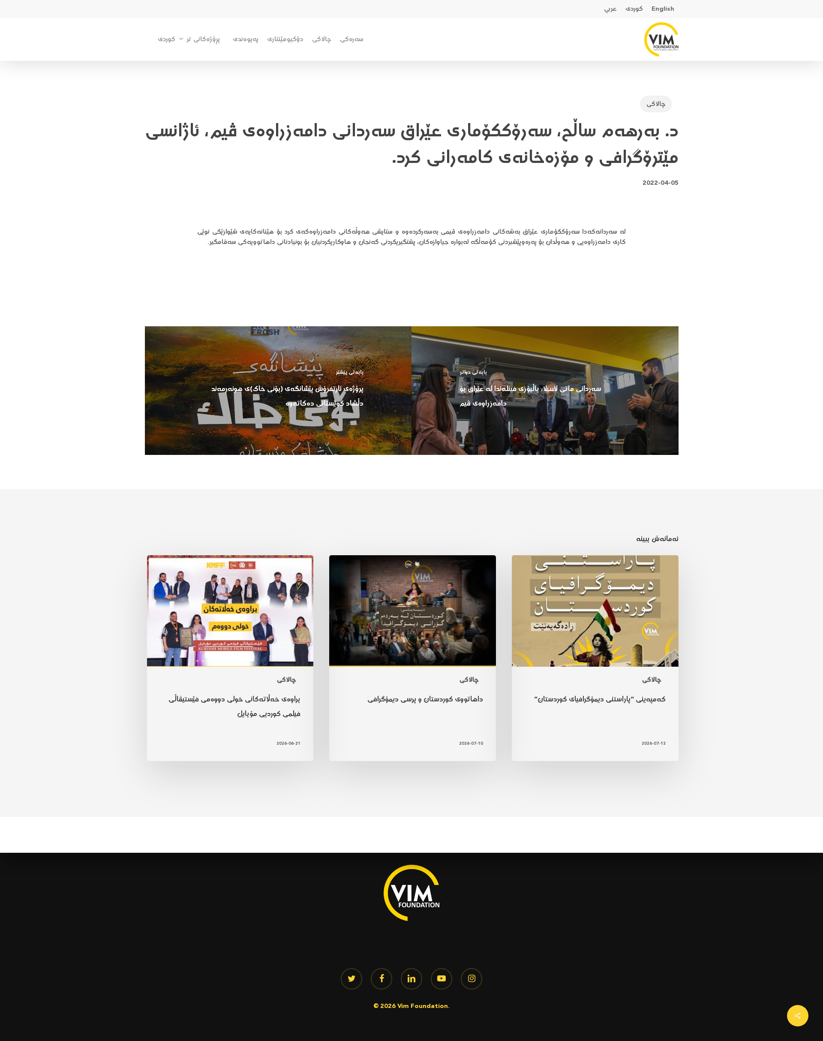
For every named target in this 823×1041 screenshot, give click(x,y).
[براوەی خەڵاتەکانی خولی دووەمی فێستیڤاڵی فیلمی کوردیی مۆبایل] (230, 658)
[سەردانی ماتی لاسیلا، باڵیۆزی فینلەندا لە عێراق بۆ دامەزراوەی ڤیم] (545, 390)
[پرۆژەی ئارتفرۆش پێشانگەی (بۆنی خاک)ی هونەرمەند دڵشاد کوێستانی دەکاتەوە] (278, 390)
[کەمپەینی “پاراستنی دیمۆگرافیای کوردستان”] (595, 658)
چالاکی (656, 104)
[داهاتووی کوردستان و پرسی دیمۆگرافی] (412, 658)
